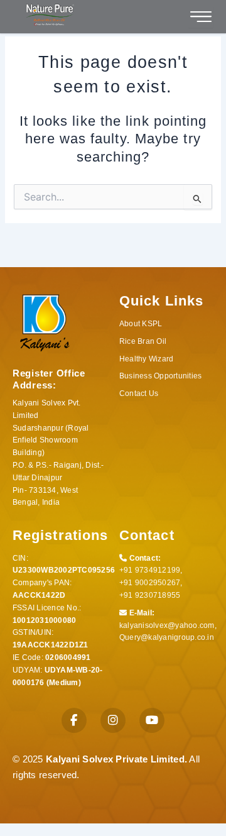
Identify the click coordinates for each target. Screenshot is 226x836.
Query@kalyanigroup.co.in (166, 637)
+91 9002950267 (149, 582)
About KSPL (140, 323)
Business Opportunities (160, 375)
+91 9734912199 (149, 570)
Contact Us (138, 393)
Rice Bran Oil (142, 341)
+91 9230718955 (149, 595)
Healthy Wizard (146, 359)
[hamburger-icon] (200, 17)
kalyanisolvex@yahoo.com (167, 625)
